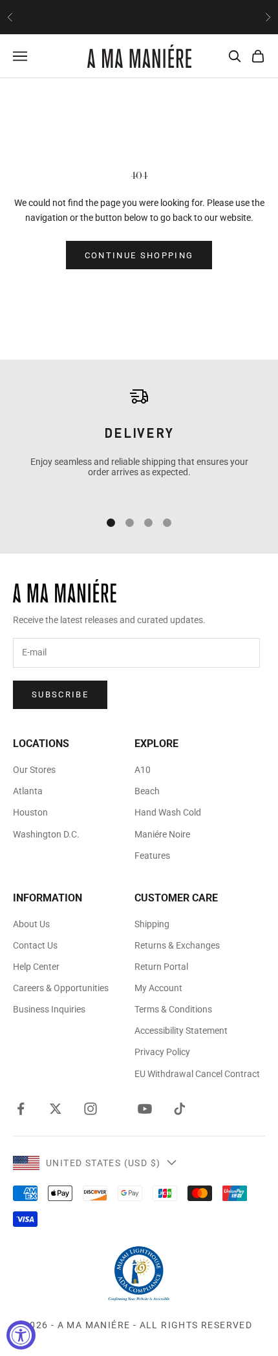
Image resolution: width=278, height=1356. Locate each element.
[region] (139, 441)
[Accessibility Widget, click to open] (21, 1335)
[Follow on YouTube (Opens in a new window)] (145, 1108)
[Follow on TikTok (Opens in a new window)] (179, 1108)
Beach (147, 791)
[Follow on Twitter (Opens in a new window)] (55, 1108)
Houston (30, 812)
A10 (142, 770)
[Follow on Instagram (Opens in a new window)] (90, 1108)
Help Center (36, 966)
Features (152, 855)
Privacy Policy (162, 1052)
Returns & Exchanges (177, 945)
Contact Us (35, 945)
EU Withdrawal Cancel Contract (197, 1074)
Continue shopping (139, 255)
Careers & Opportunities (61, 988)
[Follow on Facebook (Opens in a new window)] (20, 1108)
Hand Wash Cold (167, 812)
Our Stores (34, 770)
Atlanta (28, 791)
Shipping (151, 924)
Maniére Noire (162, 834)
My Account (158, 988)
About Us (31, 924)
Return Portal (161, 966)
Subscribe (60, 694)
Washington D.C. (46, 834)
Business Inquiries (49, 1009)
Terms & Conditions (173, 1009)
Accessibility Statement (181, 1030)
